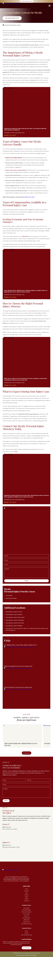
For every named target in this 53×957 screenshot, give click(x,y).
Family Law (26, 916)
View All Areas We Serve (26, 935)
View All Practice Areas (26, 923)
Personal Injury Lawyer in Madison (14, 625)
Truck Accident (26, 914)
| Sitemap (34, 955)
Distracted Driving (26, 910)
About (26, 889)
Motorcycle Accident (11, 598)
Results (26, 898)
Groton (26, 931)
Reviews (26, 894)
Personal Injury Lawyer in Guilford (14, 614)
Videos (26, 896)
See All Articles (26, 753)
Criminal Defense (26, 918)
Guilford (26, 933)
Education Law (26, 921)
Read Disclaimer (26, 947)
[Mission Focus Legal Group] (11, 6)
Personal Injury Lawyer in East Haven (15, 623)
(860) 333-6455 (10, 135)
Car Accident (9, 595)
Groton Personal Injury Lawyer (3, 25)
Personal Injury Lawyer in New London (15, 617)
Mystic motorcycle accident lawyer (15, 170)
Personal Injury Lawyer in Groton (14, 611)
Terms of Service (20, 955)
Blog (26, 893)
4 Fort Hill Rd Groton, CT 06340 (10, 829)
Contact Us (26, 900)
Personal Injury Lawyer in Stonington (15, 620)
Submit (26, 580)
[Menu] (49, 5)
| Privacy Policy (28, 955)
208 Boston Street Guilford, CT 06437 (12, 847)
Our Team (26, 891)
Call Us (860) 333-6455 (27, 1)
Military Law (26, 919)
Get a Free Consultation (12, 18)
